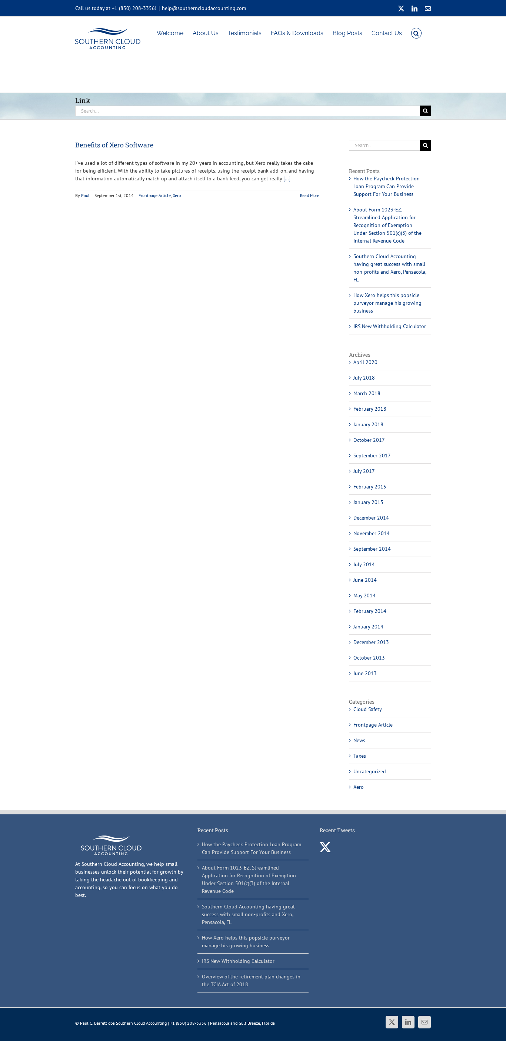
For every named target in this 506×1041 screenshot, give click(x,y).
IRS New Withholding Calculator (389, 326)
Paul (85, 195)
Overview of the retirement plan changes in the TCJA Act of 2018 (251, 980)
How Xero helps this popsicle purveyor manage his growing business (387, 303)
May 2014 (364, 595)
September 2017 (372, 455)
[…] (286, 178)
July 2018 (364, 377)
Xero (177, 195)
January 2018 (368, 424)
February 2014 (369, 611)
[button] (416, 33)
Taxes (359, 756)
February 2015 (369, 486)
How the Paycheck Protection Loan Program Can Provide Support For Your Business (386, 186)
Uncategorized (369, 771)
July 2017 (364, 471)
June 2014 (365, 580)
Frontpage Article (155, 195)
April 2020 (365, 362)
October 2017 (369, 440)
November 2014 (371, 533)
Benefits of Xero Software (114, 144)
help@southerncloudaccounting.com (204, 8)
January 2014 (368, 626)
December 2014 (371, 517)
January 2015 (368, 502)
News (359, 740)
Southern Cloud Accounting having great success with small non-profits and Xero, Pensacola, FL (248, 914)
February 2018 (369, 409)
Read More (309, 195)
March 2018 (366, 393)
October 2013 (369, 657)
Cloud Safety (367, 709)
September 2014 (372, 548)
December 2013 (371, 642)
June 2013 (365, 673)
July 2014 (364, 564)
